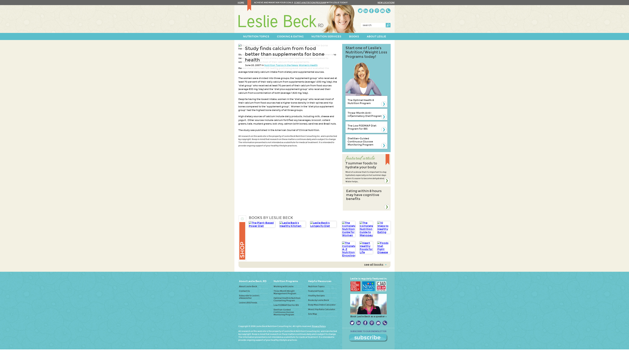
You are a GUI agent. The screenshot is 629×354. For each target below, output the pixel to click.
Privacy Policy (319, 326)
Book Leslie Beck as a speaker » (368, 316)
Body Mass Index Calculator (322, 305)
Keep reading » (366, 169)
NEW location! (386, 2)
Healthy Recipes (316, 295)
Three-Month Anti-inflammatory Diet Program (365, 114)
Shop (242, 238)
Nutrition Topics (316, 286)
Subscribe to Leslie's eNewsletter (249, 296)
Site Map (312, 314)
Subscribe (368, 338)
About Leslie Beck (248, 286)
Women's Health (308, 65)
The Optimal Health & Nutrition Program (361, 101)
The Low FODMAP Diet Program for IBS (362, 127)
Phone (388, 10)
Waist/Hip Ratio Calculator (321, 309)
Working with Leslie (284, 286)
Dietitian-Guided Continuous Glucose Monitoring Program (360, 141)
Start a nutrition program (310, 2)
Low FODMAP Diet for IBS (286, 305)
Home (241, 2)
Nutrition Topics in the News (281, 65)
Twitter (360, 10)
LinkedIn (365, 10)
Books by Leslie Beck (318, 300)
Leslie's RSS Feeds (248, 302)
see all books (375, 264)
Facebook (371, 10)
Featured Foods (316, 291)
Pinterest (377, 10)
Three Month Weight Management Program (285, 292)
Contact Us (244, 291)
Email (382, 10)
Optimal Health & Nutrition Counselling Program (287, 299)
